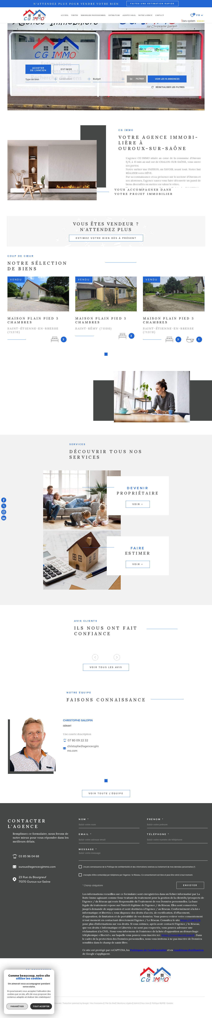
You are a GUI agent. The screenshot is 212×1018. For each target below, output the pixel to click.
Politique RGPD (158, 1003)
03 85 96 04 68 (29, 856)
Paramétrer (17, 1006)
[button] (106, 354)
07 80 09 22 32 (78, 740)
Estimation (114, 15)
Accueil (65, 15)
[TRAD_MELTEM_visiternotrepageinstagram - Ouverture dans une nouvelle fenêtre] (3, 511)
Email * (85, 834)
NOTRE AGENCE (145, 15)
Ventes (74, 15)
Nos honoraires (96, 1003)
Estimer (66, 69)
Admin (136, 1003)
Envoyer (190, 885)
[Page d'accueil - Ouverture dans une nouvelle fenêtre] (193, 21)
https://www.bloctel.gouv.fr (178, 935)
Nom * (84, 819)
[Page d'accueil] (34, 15)
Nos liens (145, 1003)
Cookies (169, 1003)
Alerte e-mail (129, 15)
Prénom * (155, 819)
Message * (88, 849)
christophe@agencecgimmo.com (83, 748)
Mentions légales (124, 1003)
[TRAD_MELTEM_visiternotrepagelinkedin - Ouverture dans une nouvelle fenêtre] (3, 518)
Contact (159, 15)
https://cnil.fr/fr (190, 920)
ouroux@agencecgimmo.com (37, 866)
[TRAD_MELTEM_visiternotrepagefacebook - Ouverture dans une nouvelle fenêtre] (3, 499)
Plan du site (110, 1003)
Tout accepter (41, 1006)
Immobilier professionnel (93, 15)
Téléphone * (158, 834)
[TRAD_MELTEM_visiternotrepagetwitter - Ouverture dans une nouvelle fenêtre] (3, 506)
